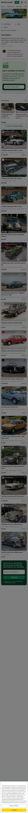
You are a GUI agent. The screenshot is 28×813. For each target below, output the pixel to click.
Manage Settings (14, 805)
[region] (14, 797)
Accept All (14, 810)
